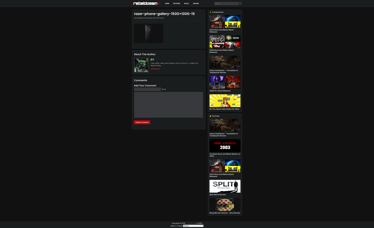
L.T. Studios (190, 223)
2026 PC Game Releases (220, 91)
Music (186, 3)
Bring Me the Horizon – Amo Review (224, 213)
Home (167, 3)
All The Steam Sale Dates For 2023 (224, 109)
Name (164, 89)
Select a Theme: (176, 226)
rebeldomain (155, 69)
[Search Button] (240, 3)
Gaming (196, 3)
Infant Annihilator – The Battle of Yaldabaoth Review (223, 71)
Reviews (176, 3)
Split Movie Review (217, 195)
